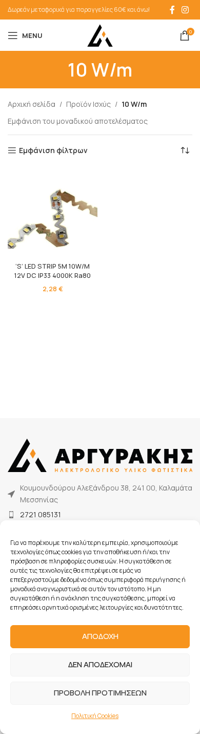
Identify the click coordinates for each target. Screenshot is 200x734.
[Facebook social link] (172, 9)
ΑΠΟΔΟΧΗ (100, 636)
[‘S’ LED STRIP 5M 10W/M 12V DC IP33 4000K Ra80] (52, 213)
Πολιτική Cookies (94, 715)
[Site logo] (100, 35)
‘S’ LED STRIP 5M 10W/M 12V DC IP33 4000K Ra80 (52, 271)
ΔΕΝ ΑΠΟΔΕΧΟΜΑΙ (100, 664)
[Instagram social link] (185, 9)
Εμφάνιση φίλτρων (53, 150)
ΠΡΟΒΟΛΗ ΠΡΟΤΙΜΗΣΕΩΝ (100, 692)
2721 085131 (40, 514)
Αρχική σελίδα (31, 104)
